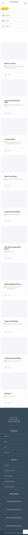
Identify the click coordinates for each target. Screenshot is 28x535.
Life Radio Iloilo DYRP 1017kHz (14, 501)
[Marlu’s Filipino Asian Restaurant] (14, 506)
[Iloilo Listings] (14, 3)
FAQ (5, 447)
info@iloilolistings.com (14, 419)
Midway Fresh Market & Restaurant (14, 517)
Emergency (6, 465)
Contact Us (6, 452)
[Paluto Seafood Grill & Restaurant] (14, 523)
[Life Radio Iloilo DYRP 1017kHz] (14, 498)
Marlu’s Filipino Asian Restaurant (14, 509)
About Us (6, 436)
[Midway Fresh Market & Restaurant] (14, 515)
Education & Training (9, 481)
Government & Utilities (9, 470)
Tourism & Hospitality (9, 486)
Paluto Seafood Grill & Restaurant (14, 525)
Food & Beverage (8, 476)
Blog (5, 441)
